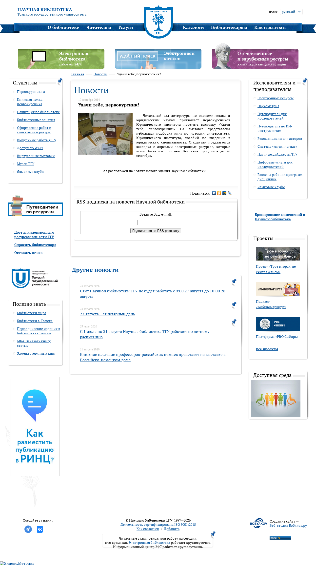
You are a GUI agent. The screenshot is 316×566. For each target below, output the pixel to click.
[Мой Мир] (224, 193)
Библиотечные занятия (36, 119)
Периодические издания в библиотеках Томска (38, 330)
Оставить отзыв (28, 252)
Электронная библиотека (149, 542)
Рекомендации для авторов (279, 138)
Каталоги (193, 27)
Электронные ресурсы (275, 98)
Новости (100, 74)
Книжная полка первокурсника (29, 101)
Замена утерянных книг (36, 353)
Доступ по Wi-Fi (30, 147)
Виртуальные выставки (36, 155)
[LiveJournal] (229, 193)
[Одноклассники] (219, 193)
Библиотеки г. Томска (35, 320)
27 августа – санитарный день (107, 314)
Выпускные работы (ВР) (36, 140)
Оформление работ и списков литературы (34, 129)
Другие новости (95, 270)
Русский (288, 11)
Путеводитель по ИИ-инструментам (274, 128)
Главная (77, 74)
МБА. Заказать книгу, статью (34, 343)
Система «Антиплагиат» (277, 146)
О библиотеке (63, 27)
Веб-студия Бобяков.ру (288, 525)
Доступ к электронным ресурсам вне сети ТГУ (34, 234)
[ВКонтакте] (214, 193)
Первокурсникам (31, 91)
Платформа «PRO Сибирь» (277, 336)
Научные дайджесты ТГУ (277, 154)
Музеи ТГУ (25, 163)
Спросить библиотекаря (35, 244)
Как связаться (270, 27)
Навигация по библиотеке (38, 111)
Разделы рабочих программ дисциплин (279, 176)
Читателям (98, 27)
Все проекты (267, 348)
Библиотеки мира (31, 312)
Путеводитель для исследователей (272, 116)
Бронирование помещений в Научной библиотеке (280, 216)
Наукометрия (268, 105)
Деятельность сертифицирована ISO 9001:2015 (158, 524)
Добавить (171, 528)
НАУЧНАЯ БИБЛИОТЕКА (45, 10)
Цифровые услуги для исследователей (275, 164)
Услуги (125, 27)
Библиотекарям (229, 27)
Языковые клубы (30, 171)
